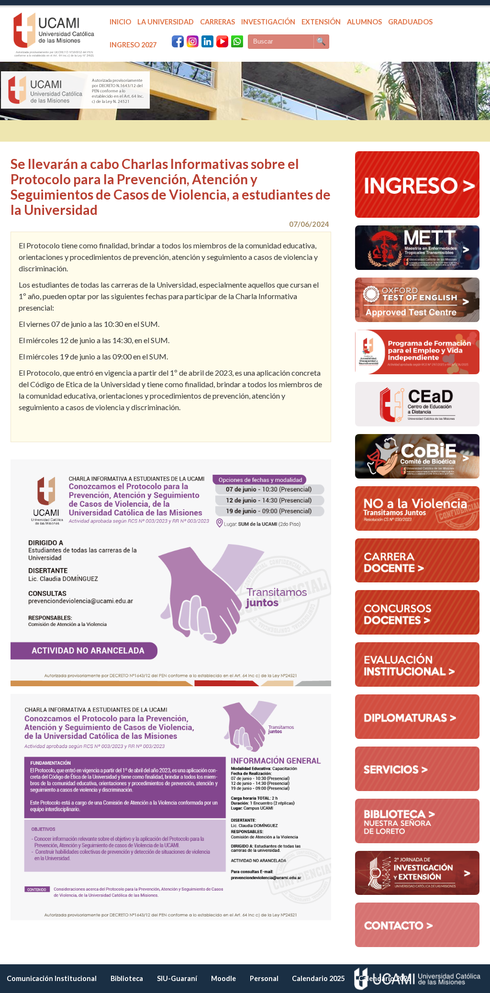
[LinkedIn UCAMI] (207, 41)
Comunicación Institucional (52, 978)
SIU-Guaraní (177, 978)
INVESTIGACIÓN (268, 22)
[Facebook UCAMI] (178, 41)
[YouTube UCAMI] (222, 41)
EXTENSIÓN (321, 22)
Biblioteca (127, 978)
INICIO (120, 22)
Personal (264, 978)
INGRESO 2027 (133, 45)
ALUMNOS (364, 22)
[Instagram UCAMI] (193, 41)
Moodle (223, 978)
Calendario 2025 (318, 978)
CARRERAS (217, 22)
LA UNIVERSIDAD (165, 22)
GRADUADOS (410, 22)
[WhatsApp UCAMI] (237, 41)
